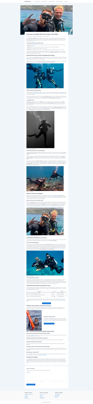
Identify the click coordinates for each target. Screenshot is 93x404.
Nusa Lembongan (42, 397)
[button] (54, 1)
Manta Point (36, 93)
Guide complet (42, 394)
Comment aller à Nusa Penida (29, 394)
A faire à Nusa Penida (51, 1)
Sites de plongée (57, 395)
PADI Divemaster (34, 44)
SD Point (43, 93)
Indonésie (65, 1)
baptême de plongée (57, 196)
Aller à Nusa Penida (37, 1)
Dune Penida (40, 36)
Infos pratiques (27, 398)
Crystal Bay (39, 93)
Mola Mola (56, 397)
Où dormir (26, 395)
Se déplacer (26, 396)
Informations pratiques (59, 1)
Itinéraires (26, 397)
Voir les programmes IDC (46, 303)
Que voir (41, 395)
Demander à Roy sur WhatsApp (49, 323)
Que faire (41, 396)
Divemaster (62, 92)
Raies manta (56, 396)
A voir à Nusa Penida (44, 1)
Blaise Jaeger (42, 398)
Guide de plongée (57, 394)
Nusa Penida (27, 1)
